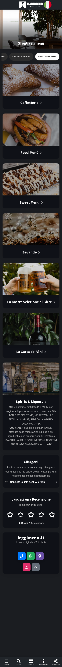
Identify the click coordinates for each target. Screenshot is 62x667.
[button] (31, 5)
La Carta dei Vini (21, 56)
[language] (47, 5)
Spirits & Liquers (47, 56)
